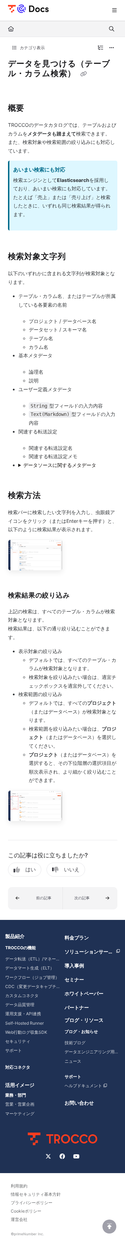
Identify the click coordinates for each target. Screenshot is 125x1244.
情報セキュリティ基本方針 (36, 1194)
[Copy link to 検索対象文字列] (76, 257)
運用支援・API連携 (23, 1013)
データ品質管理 (19, 1004)
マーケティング (19, 1113)
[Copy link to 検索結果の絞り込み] (80, 595)
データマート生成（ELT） (29, 968)
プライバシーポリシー (31, 1202)
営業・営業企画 (19, 1104)
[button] (35, 898)
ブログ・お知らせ (81, 1031)
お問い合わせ (79, 1103)
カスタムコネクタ (22, 995)
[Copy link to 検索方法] (51, 496)
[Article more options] (111, 47)
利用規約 (19, 1185)
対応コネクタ (17, 1067)
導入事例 (74, 965)
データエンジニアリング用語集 (92, 1051)
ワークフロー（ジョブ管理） (32, 977)
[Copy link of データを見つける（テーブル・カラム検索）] (83, 74)
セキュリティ (17, 1041)
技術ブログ (75, 1042)
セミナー (74, 979)
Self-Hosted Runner (24, 1023)
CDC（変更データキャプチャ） (32, 986)
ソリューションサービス (91, 951)
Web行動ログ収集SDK (26, 1032)
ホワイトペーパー (84, 993)
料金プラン (77, 938)
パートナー (77, 1007)
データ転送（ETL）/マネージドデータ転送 (32, 958)
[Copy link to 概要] (35, 108)
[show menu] (114, 10)
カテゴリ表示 (32, 47)
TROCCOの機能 (20, 947)
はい (30, 869)
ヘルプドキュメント (83, 1085)
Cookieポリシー (26, 1211)
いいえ (72, 869)
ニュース (73, 1061)
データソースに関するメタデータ (59, 465)
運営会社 (19, 1219)
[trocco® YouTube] (76, 1156)
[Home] (28, 8)
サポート (13, 1050)
